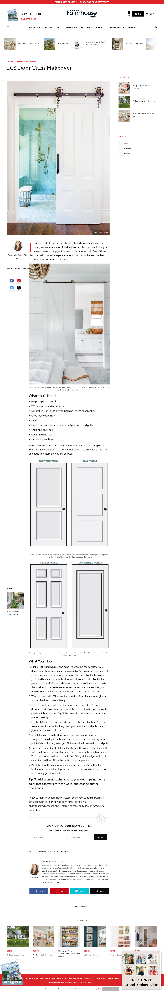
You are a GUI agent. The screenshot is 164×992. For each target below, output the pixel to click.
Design (10, 61)
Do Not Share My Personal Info (62, 982)
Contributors (85, 982)
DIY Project (64, 851)
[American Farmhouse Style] (82, 14)
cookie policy (96, 989)
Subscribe (88, 979)
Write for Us (113, 979)
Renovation (31, 61)
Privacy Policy (75, 979)
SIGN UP (100, 837)
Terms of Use (100, 979)
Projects (21, 61)
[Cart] (128, 14)
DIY (15, 61)
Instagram (37, 805)
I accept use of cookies (110, 989)
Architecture (42, 851)
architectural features (68, 243)
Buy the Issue (32, 14)
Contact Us (62, 979)
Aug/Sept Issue (28, 19)
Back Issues (45, 979)
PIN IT (71, 328)
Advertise (33, 979)
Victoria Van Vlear (49, 861)
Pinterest (64, 805)
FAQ (53, 979)
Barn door (51, 851)
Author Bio (34, 877)
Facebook (49, 805)
